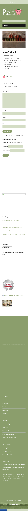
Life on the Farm (6, 430)
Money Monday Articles (8, 434)
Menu (7, 26)
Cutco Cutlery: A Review (8, 224)
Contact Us (5, 403)
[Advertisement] (14, 174)
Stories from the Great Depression (10, 220)
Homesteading (6, 424)
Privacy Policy (6, 441)
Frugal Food (5, 413)
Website (4, 124)
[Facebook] (13, 2)
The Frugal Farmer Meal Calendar (10, 448)
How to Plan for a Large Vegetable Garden (12, 227)
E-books (4, 406)
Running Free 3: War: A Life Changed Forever (13, 344)
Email (4, 117)
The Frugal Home (6, 451)
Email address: (6, 150)
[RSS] (11, 2)
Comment (5, 91)
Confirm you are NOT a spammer (13, 135)
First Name (5, 146)
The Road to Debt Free (7, 454)
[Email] (17, 2)
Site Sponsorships (6, 444)
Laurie (10, 76)
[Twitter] (15, 2)
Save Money (5, 410)
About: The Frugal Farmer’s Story (10, 400)
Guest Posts (5, 417)
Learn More (5, 427)
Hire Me (4, 420)
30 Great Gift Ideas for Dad (8, 231)
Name (4, 110)
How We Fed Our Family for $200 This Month (13, 234)
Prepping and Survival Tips (9, 437)
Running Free (5, 320)
